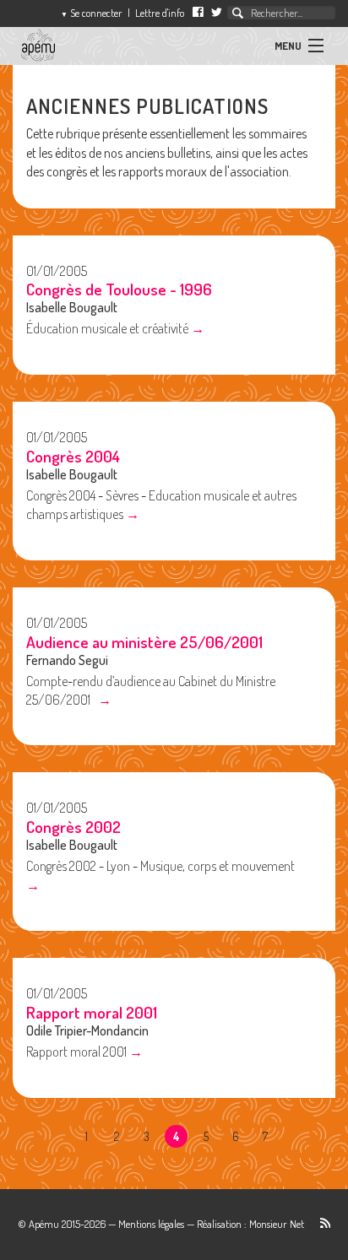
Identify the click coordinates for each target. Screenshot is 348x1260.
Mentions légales (151, 1223)
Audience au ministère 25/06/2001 (144, 641)
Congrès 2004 (73, 456)
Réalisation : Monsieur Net (250, 1223)
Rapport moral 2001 (91, 1012)
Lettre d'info (159, 12)
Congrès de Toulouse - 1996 (119, 289)
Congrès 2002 (73, 826)
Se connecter (91, 12)
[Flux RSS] (319, 1223)
